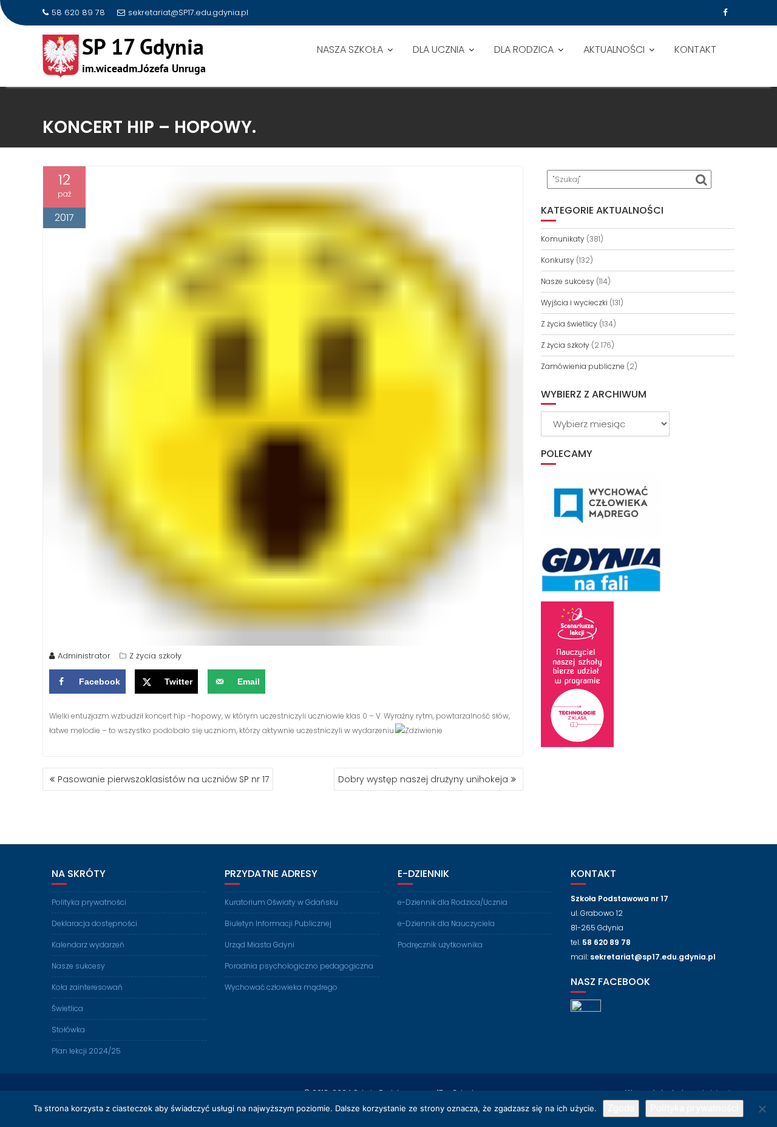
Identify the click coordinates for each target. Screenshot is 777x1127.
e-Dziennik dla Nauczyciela (446, 923)
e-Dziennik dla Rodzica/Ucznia (452, 902)
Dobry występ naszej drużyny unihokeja (423, 779)
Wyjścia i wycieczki (574, 302)
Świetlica (67, 1008)
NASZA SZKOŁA (350, 49)
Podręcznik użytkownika (440, 944)
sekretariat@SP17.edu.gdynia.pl (188, 12)
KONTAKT (695, 49)
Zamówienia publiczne (583, 366)
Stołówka (68, 1029)
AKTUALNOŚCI (614, 49)
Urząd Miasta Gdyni (259, 944)
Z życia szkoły (155, 656)
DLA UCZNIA (438, 49)
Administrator (84, 656)
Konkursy (557, 260)
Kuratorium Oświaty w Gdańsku (281, 902)
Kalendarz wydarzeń (88, 944)
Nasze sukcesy (567, 281)
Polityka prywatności (89, 902)
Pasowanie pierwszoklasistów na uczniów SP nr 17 (163, 779)
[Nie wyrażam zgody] (762, 1109)
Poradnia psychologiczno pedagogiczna (299, 966)
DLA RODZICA (524, 49)
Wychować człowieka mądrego (281, 987)
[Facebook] (725, 12)
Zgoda (621, 1108)
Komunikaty (563, 239)
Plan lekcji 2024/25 (86, 1051)
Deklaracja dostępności (94, 923)
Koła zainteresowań (87, 987)
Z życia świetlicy (569, 324)
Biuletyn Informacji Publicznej (278, 923)
